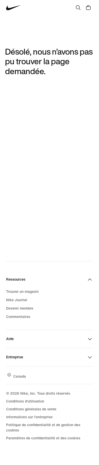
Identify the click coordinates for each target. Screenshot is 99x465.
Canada (19, 376)
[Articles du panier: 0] (88, 7)
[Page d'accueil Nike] (13, 7)
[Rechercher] (78, 7)
